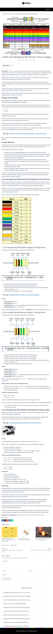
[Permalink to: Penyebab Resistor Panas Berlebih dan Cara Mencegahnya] (43, 532)
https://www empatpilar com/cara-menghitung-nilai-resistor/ (30, 515)
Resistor (7, 545)
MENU (49, 9)
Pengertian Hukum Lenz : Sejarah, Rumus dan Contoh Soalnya (12, 550)
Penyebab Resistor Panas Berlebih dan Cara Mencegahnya (43, 539)
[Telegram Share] (10, 520)
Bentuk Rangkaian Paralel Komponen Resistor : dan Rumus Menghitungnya (9, 540)
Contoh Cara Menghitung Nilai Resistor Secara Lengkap (22, 71)
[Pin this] (7, 520)
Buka (11, 65)
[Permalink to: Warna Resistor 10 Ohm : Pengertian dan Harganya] (26, 532)
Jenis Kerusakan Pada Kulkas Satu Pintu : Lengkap (41, 549)
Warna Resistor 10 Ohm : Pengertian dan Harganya (24, 539)
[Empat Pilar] (26, 3)
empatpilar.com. (24, 631)
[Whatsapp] (12, 520)
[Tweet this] (5, 520)
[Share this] (3, 520)
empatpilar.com (24, 510)
